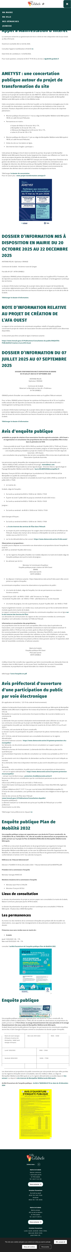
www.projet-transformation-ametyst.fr (30, 176)
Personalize (45, 1247)
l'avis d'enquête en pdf (18, 674)
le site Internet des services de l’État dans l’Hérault (26, 527)
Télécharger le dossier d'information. (15, 298)
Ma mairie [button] (7, 12)
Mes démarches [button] (10, 21)
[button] (35, 971)
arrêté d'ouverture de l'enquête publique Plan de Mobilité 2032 (33, 946)
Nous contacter (34, 1184)
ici (32, 49)
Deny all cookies (29, 1247)
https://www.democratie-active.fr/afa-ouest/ (50, 539)
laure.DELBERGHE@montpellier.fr (47, 469)
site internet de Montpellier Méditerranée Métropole (36, 1078)
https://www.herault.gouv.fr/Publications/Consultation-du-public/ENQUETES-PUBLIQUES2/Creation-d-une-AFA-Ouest (31, 342)
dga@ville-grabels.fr (51, 59)
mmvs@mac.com (48, 465)
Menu (67, 4)
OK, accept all (60, 1242)
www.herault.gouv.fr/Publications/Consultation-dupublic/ (24, 798)
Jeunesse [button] (7, 26)
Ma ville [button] (6, 17)
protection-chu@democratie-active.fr (38, 776)
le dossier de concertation (20, 173)
